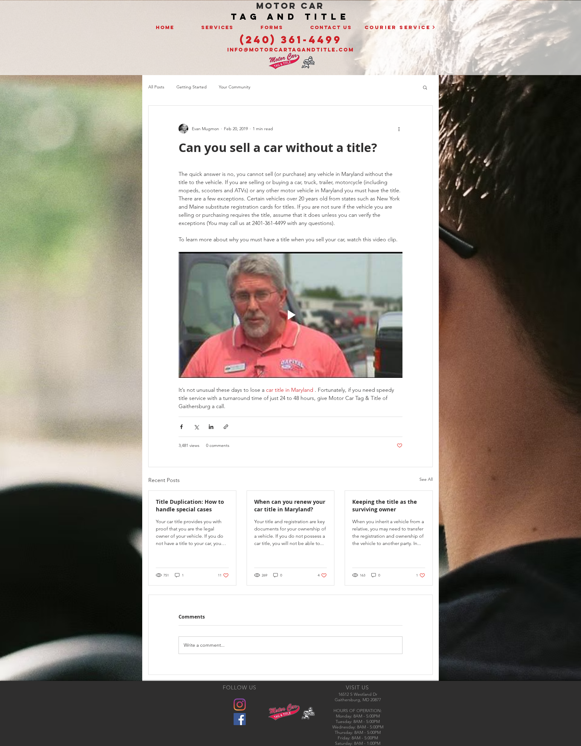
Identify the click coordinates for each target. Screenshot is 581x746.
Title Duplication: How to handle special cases (190, 505)
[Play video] (290, 315)
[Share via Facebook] (181, 427)
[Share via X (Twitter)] (196, 427)
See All (426, 479)
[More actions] (398, 128)
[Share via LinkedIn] (211, 427)
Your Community (234, 87)
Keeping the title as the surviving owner (384, 505)
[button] (425, 87)
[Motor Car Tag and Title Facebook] (240, 719)
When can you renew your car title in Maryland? (289, 505)
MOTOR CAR (290, 5)
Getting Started (191, 87)
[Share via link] (226, 427)
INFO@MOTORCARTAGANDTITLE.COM (290, 49)
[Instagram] (240, 704)
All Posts (156, 87)
